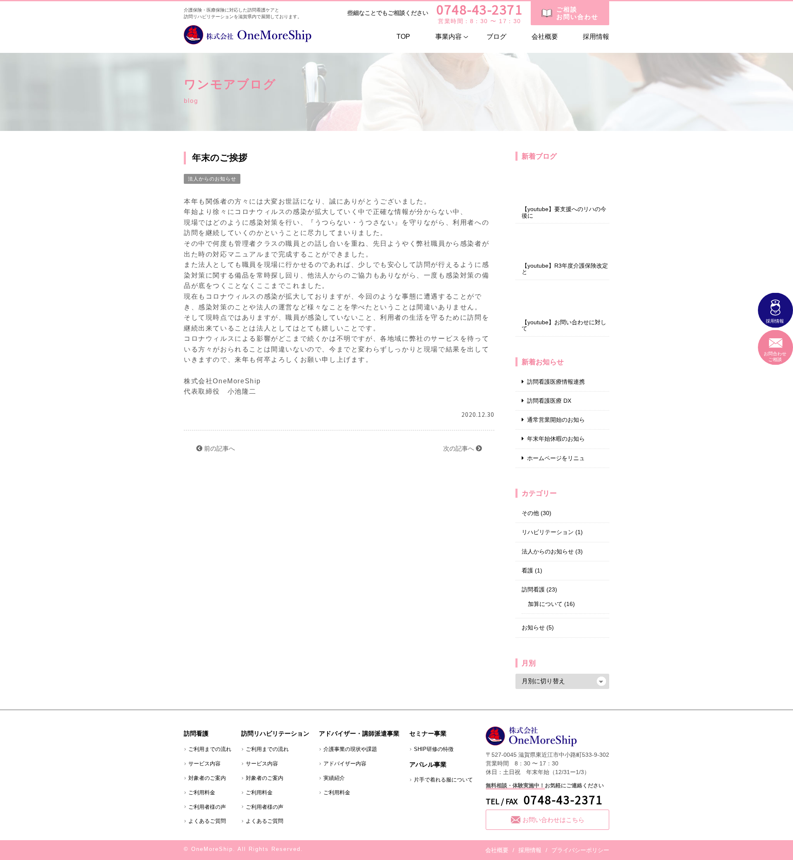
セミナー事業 (427, 733)
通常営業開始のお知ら (556, 419)
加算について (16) (551, 604)
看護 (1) (532, 570)
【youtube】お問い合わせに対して (564, 325)
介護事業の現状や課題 (350, 749)
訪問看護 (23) (539, 589)
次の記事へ (459, 448)
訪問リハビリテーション (275, 733)
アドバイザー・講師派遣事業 (359, 733)
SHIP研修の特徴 (433, 749)
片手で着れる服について (443, 780)
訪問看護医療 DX (549, 400)
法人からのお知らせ (212, 179)
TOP (403, 36)
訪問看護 (196, 733)
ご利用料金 (201, 792)
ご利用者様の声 (207, 807)
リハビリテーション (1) (552, 532)
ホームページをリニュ (556, 458)
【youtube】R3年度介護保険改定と (565, 269)
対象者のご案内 (207, 778)
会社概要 (545, 36)
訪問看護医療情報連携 (556, 381)
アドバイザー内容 (344, 763)
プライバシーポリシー (580, 850)
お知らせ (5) (538, 627)
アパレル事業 (427, 764)
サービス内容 (204, 763)
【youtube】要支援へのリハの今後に (564, 212)
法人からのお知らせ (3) (552, 551)
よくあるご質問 (207, 821)
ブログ (496, 36)
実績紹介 (334, 778)
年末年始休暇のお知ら (556, 438)
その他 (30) (536, 513)
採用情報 (596, 36)
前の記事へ (218, 448)
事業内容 (448, 36)
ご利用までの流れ (209, 749)
